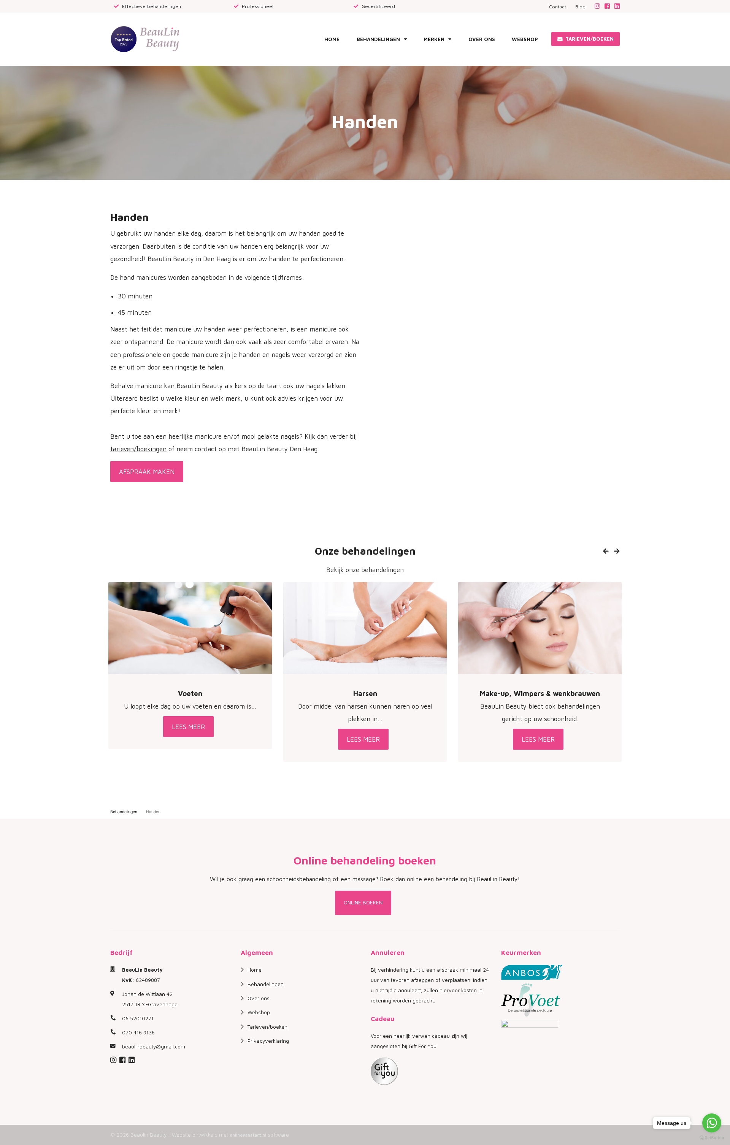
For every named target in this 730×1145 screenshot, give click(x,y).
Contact (557, 7)
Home (332, 39)
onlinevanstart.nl (248, 1134)
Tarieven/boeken (589, 39)
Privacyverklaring (268, 1041)
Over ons (481, 39)
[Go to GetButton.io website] (712, 1137)
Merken (434, 39)
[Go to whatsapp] (711, 1122)
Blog (580, 7)
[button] (603, 551)
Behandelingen (378, 39)
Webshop (525, 39)
